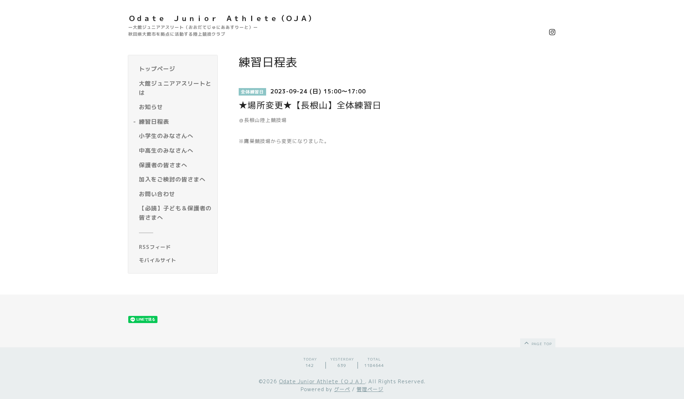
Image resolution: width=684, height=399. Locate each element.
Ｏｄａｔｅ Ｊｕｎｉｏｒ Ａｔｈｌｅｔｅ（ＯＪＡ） (221, 18)
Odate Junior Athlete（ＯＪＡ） (322, 381)
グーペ (342, 389)
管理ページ (370, 389)
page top (541, 343)
